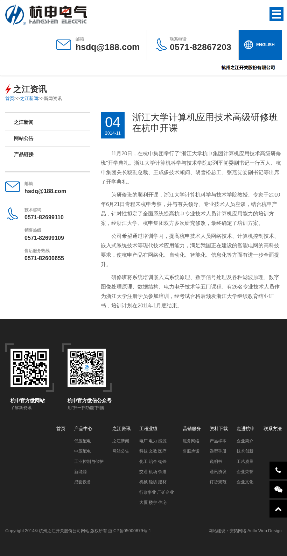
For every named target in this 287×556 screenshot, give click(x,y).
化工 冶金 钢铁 (153, 461)
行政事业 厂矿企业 (156, 492)
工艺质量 (245, 461)
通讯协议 (218, 471)
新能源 (80, 471)
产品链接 (24, 154)
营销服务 (192, 428)
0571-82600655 (44, 258)
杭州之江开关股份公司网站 (64, 530)
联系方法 (273, 428)
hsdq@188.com (108, 47)
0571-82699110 (44, 217)
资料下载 (219, 428)
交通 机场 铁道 (153, 471)
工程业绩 (148, 428)
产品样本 (218, 441)
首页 (9, 98)
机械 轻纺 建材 (153, 481)
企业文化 (245, 481)
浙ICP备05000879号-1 (129, 530)
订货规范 (218, 481)
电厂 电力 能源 (153, 441)
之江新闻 (29, 98)
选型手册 (218, 451)
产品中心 (83, 428)
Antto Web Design (264, 530)
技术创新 (245, 451)
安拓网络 (238, 530)
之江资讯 (121, 428)
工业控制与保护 (89, 461)
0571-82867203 (200, 44)
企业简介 (245, 441)
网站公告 (24, 138)
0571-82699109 (44, 238)
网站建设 (217, 530)
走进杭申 (246, 428)
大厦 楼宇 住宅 (153, 502)
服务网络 (191, 441)
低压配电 (82, 441)
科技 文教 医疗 (153, 451)
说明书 (216, 461)
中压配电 (82, 451)
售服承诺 (191, 451)
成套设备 (82, 481)
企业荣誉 (245, 471)
